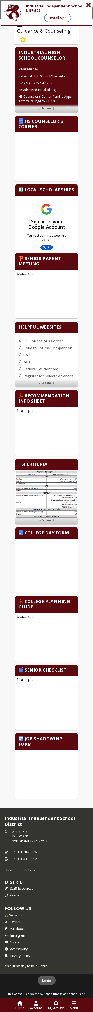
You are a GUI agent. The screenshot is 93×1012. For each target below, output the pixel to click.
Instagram (17, 935)
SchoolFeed (77, 994)
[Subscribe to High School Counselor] (23, 39)
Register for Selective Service (48, 375)
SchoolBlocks (53, 994)
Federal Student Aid (41, 368)
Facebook (17, 928)
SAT (26, 354)
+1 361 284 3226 (24, 852)
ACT (27, 361)
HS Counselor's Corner (43, 341)
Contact (16, 895)
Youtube (16, 942)
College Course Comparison (47, 347)
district (15, 882)
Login (46, 980)
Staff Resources (21, 888)
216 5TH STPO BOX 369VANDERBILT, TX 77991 (29, 836)
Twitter (15, 922)
